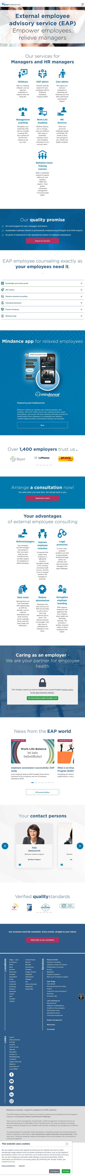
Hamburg (12, 986)
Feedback (12, 1059)
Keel (10, 996)
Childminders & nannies (55, 967)
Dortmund (12, 972)
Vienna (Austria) (31, 984)
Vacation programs (53, 974)
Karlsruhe (12, 991)
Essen (11, 979)
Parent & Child (52, 960)
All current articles (42, 792)
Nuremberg (29, 967)
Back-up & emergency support (57, 977)
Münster (28, 964)
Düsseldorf (13, 977)
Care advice (51, 984)
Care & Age (51, 981)
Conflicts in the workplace (56, 1008)
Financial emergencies (55, 1015)
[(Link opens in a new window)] (11, 1074)
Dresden (12, 974)
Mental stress (51, 1003)
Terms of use (13, 1047)
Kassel (11, 994)
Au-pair (49, 969)
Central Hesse (30, 960)
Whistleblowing (14, 1057)
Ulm (26, 982)
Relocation (51, 1024)
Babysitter (50, 972)
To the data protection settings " (42, 693)
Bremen (12, 969)
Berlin (11, 964)
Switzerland (29, 977)
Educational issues (53, 1013)
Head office (29, 989)
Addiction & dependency (55, 1005)
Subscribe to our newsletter (42, 940)
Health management (54, 1020)
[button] (32, 782)
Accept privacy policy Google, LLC (42, 698)
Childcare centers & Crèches (57, 964)
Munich (27, 962)
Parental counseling (54, 962)
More (42, 425)
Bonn (11, 967)
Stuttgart (28, 979)
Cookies (12, 1044)
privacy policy (67, 690)
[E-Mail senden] (19, 865)
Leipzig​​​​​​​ (11, 1001)
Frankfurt (12, 982)
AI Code (12, 1042)
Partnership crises (53, 1010)
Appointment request (42, 498)
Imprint (11, 1037)
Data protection (14, 1040)
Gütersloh (12, 984)
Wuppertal (29, 986)
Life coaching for (53, 1001)
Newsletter (13, 1052)
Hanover (12, 989)
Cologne (12, 999)
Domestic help (52, 996)
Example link (22, 68)
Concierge (51, 1029)
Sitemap (12, 1049)
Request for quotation (42, 241)
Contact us (13, 1054)
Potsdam (28, 969)
